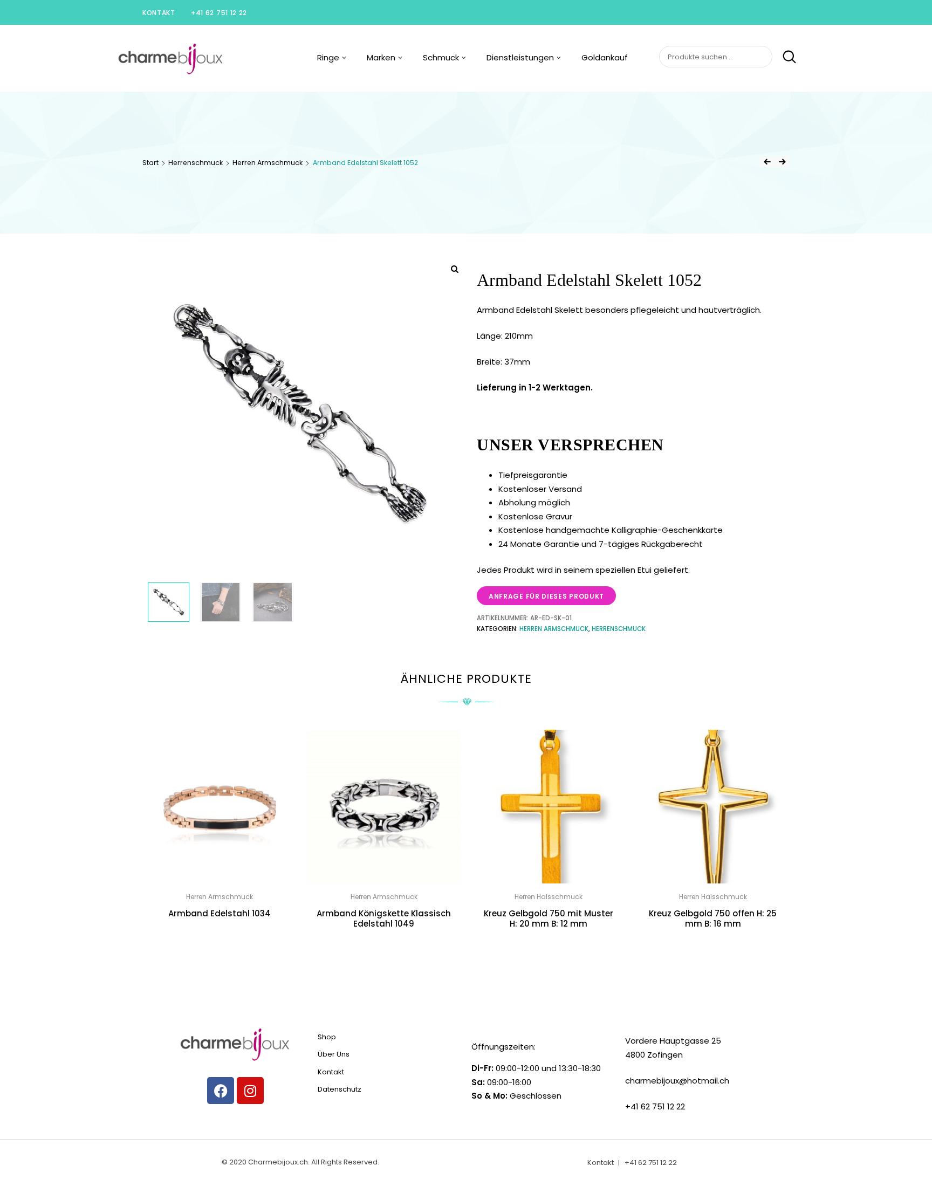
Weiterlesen (219, 937)
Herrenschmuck (195, 162)
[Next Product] (782, 161)
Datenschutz (339, 1089)
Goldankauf (604, 57)
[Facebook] (220, 1090)
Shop (327, 1037)
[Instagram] (250, 1090)
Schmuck (441, 57)
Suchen (785, 57)
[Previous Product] (767, 161)
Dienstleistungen (520, 57)
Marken (381, 57)
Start (150, 162)
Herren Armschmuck (267, 162)
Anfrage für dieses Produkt (546, 596)
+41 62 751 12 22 (219, 12)
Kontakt (158, 12)
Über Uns (334, 1054)
